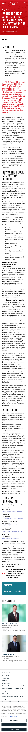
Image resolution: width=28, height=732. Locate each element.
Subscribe (5, 678)
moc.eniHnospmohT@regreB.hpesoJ (14, 661)
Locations (5, 675)
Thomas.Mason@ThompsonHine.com (12, 518)
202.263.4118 (6, 628)
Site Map (5, 680)
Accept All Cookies (14, 729)
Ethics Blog (6, 694)
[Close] (26, 704)
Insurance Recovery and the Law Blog (13, 698)
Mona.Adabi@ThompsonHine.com (11, 538)
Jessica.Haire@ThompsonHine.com (12, 511)
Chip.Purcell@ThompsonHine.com (11, 525)
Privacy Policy (13, 716)
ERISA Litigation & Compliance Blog (12, 690)
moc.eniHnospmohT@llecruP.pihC (13, 630)
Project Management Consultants (13, 686)
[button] (3, 3)
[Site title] (13, 3)
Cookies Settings (14, 720)
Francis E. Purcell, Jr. (9, 624)
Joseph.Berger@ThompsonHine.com (12, 531)
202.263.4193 (6, 658)
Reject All (13, 724)
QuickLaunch (6, 683)
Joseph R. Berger (8, 654)
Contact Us (6, 673)
